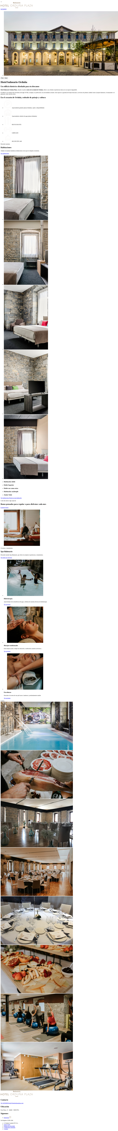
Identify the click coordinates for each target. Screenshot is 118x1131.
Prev (2, 78)
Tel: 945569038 (5, 1103)
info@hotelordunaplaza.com (16, 1103)
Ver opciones (7, 604)
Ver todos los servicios (6, 557)
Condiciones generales (9, 1127)
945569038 (3, 9)
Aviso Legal (7, 1124)
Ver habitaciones (5, 153)
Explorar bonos (4, 507)
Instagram (6, 1117)
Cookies (6, 1129)
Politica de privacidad (9, 1126)
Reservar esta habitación (15, 498)
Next (6, 78)
